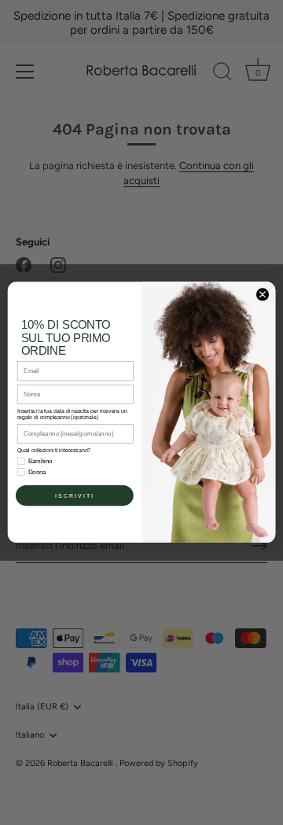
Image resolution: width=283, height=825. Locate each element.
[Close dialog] (262, 294)
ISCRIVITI (74, 495)
